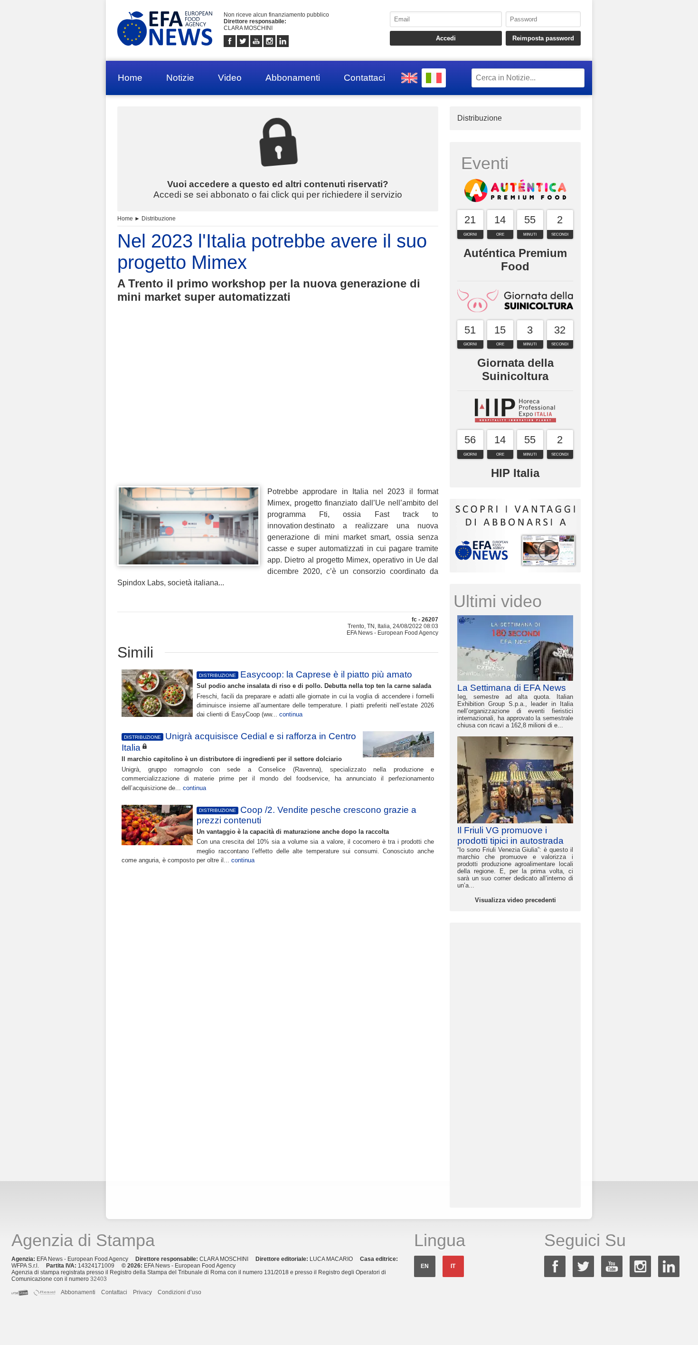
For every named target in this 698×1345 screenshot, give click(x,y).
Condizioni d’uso (179, 1292)
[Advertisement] (277, 411)
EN (425, 1266)
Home (130, 78)
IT (453, 1266)
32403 (98, 1279)
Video (230, 78)
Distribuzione (158, 218)
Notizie (180, 78)
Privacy (142, 1292)
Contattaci (364, 78)
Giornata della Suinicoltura (515, 369)
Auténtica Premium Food (515, 260)
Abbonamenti (292, 78)
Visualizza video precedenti (515, 900)
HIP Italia (515, 473)
